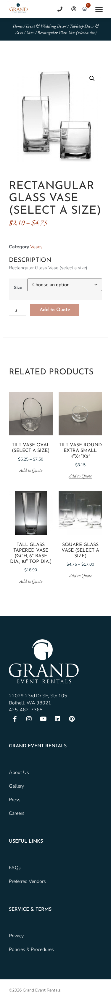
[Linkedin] (57, 719)
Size (18, 287)
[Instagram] (29, 719)
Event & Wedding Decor (46, 26)
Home (18, 26)
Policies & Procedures (31, 949)
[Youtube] (43, 719)
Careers (17, 813)
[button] (99, 9)
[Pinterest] (72, 719)
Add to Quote (55, 310)
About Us (19, 772)
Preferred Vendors (27, 881)
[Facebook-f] (15, 719)
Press (14, 799)
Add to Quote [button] (80, 476)
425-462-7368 (26, 709)
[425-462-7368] (57, 9)
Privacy (16, 936)
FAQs (15, 868)
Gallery (16, 786)
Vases (30, 32)
